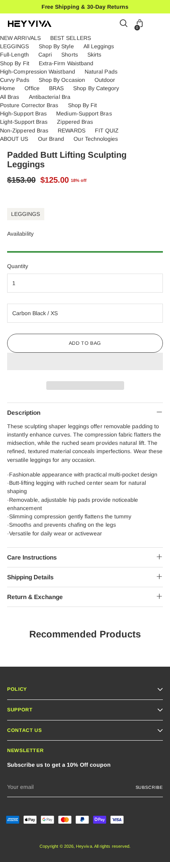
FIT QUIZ (107, 130)
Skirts (94, 54)
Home (7, 88)
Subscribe (149, 787)
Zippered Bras (75, 122)
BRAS (56, 88)
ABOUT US (14, 139)
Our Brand (51, 139)
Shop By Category (96, 88)
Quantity (17, 266)
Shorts (69, 54)
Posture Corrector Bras (29, 105)
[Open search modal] (124, 24)
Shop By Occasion (62, 80)
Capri (45, 54)
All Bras (9, 97)
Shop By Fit (14, 63)
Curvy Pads (14, 80)
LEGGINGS (14, 46)
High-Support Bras (23, 113)
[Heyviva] (29, 24)
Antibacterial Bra (49, 97)
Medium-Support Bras (83, 113)
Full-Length (14, 54)
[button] (85, 361)
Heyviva (84, 846)
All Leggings (98, 46)
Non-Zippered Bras (24, 130)
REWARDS (71, 130)
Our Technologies (96, 139)
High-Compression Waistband (37, 71)
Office (32, 88)
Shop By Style (56, 46)
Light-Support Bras (23, 122)
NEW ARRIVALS (20, 38)
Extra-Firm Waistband (66, 63)
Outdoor (104, 80)
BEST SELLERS (70, 38)
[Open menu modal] (158, 24)
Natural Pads (101, 71)
